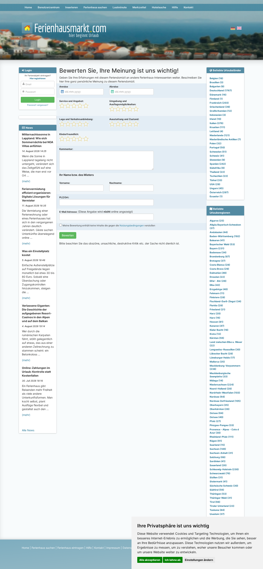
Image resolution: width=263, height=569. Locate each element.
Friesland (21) (217, 309)
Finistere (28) (217, 297)
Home (28, 7)
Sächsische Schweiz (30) (224, 485)
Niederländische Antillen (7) (225, 139)
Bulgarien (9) (217, 86)
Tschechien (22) (219, 176)
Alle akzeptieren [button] (149, 559)
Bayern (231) (217, 248)
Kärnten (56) (217, 338)
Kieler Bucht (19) (219, 329)
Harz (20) (215, 313)
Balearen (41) (217, 240)
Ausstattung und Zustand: (124, 119)
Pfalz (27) (215, 421)
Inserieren (71, 7)
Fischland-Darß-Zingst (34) (225, 301)
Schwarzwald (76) (220, 473)
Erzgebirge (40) (219, 289)
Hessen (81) (216, 321)
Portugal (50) (217, 147)
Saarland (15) (217, 444)
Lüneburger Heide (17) (222, 357)
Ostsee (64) (216, 413)
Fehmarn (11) (217, 293)
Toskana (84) (217, 510)
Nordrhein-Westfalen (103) (225, 392)
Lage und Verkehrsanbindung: (76, 119)
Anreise (63, 86)
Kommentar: (66, 149)
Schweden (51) (218, 151)
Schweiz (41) (217, 155)
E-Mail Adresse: (68, 211)
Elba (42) (215, 285)
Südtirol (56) (217, 489)
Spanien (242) (218, 163)
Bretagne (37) (217, 260)
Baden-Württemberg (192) (225, 236)
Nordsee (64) (217, 396)
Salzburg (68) (217, 457)
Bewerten (68, 235)
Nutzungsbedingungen (132, 225)
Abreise (113, 86)
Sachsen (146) (218, 448)
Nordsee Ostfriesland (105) (225, 400)
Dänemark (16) (218, 94)
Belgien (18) (216, 78)
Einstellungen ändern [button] (199, 559)
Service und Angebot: (71, 101)
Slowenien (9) (217, 159)
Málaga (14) (216, 380)
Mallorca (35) (217, 361)
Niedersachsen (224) (222, 384)
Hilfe (175, 7)
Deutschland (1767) (221, 90)
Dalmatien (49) (218, 272)
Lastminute (120, 7)
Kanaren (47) (217, 325)
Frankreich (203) (219, 102)
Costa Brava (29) (219, 268)
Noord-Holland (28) (221, 388)
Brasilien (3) (216, 82)
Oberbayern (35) (219, 405)
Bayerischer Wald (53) (222, 244)
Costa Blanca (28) (220, 264)
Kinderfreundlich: (69, 134)
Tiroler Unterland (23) (222, 505)
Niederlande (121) (220, 135)
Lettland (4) (216, 131)
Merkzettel (139, 7)
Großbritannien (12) (221, 110)
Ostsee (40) (216, 417)
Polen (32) (215, 143)
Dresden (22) (217, 276)
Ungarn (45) (217, 188)
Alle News (28, 430)
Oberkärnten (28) (219, 409)
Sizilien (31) (216, 477)
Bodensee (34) (218, 252)
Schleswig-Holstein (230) (224, 469)
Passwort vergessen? (37, 105)
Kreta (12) (215, 333)
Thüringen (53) (218, 493)
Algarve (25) (217, 220)
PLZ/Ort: (64, 197)
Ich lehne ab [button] (173, 559)
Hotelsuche (159, 7)
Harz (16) (215, 317)
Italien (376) (216, 123)
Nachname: (115, 182)
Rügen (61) (216, 440)
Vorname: (64, 182)
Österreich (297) (219, 192)
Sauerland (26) (218, 465)
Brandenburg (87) (220, 256)
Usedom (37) (217, 514)
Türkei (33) (216, 180)
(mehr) (26, 181)
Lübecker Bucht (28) (221, 353)
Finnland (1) (216, 98)
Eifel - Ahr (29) (218, 280)
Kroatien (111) (217, 127)
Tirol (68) (215, 501)
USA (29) (215, 184)
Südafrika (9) (217, 167)
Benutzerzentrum (48, 7)
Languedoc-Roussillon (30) (225, 349)
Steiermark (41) (218, 481)
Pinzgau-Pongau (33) (222, 425)
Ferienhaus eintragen (70, 547)
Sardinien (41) (217, 461)
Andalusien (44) (219, 232)
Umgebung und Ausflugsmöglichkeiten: (122, 103)
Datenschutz (131, 547)
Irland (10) (215, 118)
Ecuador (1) (216, 196)
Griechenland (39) (220, 106)
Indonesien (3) (218, 114)
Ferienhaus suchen (95, 7)
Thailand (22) (217, 171)
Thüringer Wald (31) (221, 497)
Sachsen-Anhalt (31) (221, 453)
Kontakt (188, 7)
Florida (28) (216, 305)
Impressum (113, 547)
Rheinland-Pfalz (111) (222, 436)
